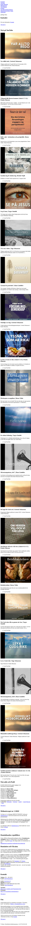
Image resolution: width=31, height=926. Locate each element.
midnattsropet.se (4, 815)
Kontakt (2, 8)
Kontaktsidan (7, 863)
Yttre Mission (4, 7)
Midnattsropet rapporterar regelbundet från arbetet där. (13, 843)
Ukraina (23, 861)
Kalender (3, 1)
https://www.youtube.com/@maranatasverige (11, 888)
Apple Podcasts (26, 801)
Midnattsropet (4, 5)
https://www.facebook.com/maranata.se (9, 891)
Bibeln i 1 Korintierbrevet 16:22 (17, 904)
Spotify (20, 801)
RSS (3, 803)
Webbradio (3, 12)
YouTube (3, 3)
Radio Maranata (4, 4)
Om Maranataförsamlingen (7, 9)
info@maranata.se (8, 878)
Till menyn (3, 24)
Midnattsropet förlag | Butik (7, 11)
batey (11, 840)
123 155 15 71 (7, 881)
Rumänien (16, 861)
